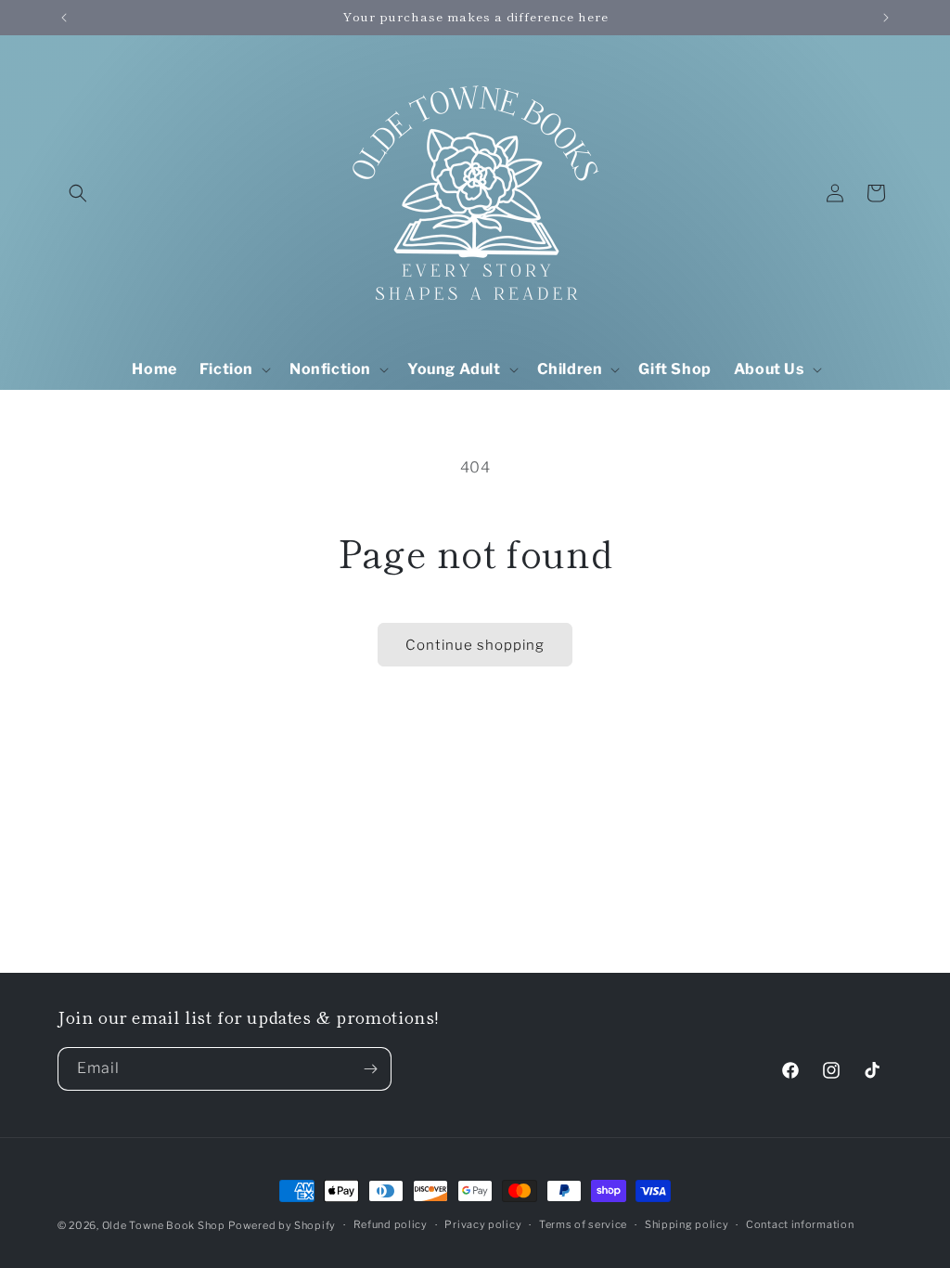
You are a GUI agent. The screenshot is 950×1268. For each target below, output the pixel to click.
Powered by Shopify (282, 1225)
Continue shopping (475, 645)
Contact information (800, 1224)
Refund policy (390, 1224)
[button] (78, 193)
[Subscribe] (370, 1069)
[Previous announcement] (64, 17)
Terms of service (583, 1224)
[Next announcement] (886, 17)
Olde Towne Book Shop (163, 1225)
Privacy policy (482, 1224)
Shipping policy (687, 1224)
